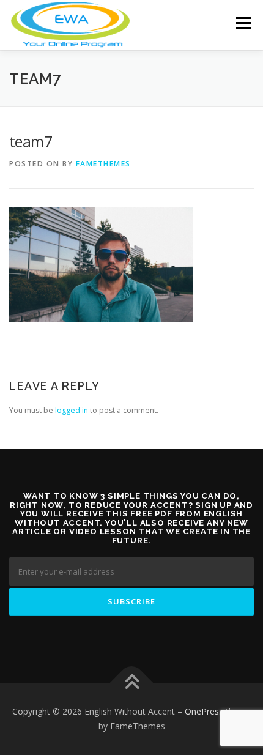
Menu (242, 23)
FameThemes (103, 163)
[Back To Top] (132, 683)
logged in (71, 410)
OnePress (204, 711)
